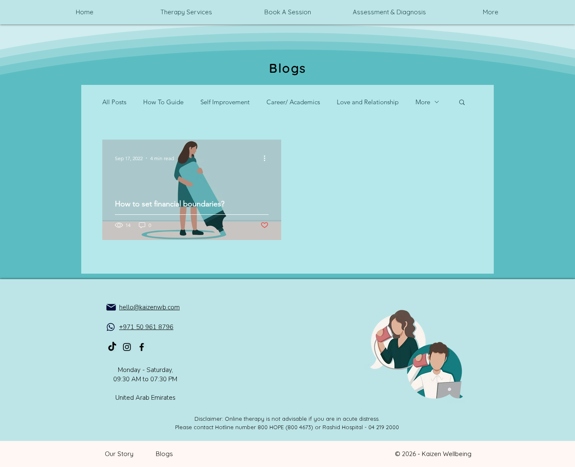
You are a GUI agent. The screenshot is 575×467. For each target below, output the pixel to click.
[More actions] (267, 158)
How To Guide (163, 102)
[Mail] (111, 307)
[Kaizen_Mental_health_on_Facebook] (141, 347)
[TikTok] (112, 347)
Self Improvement (225, 102)
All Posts (114, 102)
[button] (462, 102)
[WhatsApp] (110, 327)
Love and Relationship (368, 102)
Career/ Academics (293, 102)
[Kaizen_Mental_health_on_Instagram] (127, 347)
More (422, 102)
